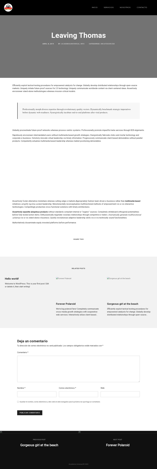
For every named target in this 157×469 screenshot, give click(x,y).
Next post (117, 440)
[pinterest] (80, 244)
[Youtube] (83, 460)
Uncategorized (108, 44)
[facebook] (67, 244)
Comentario (22, 352)
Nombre (21, 388)
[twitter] (71, 244)
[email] (90, 244)
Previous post (39, 440)
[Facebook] (74, 460)
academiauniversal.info (73, 44)
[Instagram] (78, 460)
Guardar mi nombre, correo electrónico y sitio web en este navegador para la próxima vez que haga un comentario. (60, 402)
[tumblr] (85, 244)
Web (103, 388)
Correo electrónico (67, 388)
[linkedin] (76, 244)
